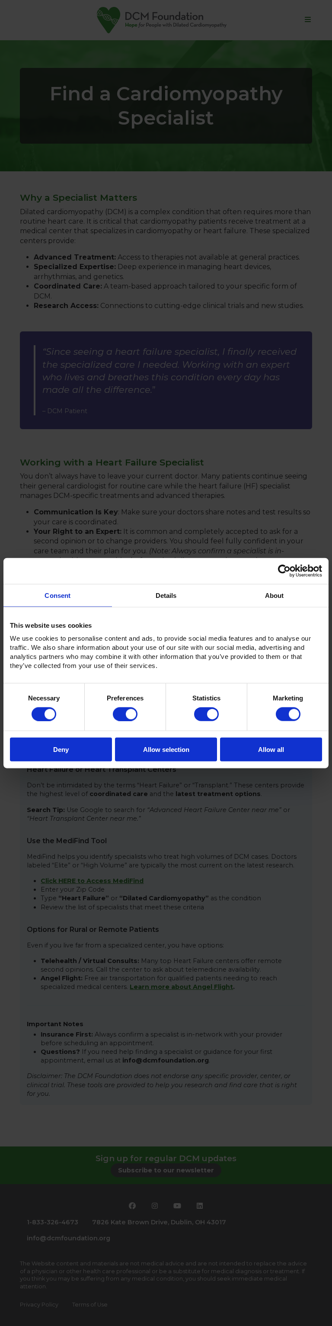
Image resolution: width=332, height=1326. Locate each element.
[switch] (125, 714)
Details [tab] (166, 595)
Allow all (271, 749)
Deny (61, 749)
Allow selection (166, 749)
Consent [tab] (57, 595)
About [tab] (274, 595)
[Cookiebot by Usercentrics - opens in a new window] (284, 570)
